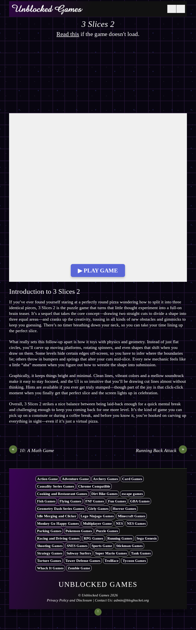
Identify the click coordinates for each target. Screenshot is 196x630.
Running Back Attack (160, 450)
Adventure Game (75, 479)
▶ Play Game (98, 270)
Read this (67, 34)
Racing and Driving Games (58, 538)
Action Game (47, 479)
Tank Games (141, 553)
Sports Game (102, 546)
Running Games (119, 538)
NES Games (136, 523)
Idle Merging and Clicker (56, 516)
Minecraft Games (131, 516)
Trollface (111, 561)
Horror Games (124, 509)
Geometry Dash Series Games (60, 509)
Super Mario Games (111, 553)
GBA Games (140, 501)
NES (119, 523)
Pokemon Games (78, 531)
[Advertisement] (98, 77)
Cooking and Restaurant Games (62, 494)
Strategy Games (49, 553)
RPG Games (93, 538)
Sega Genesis (146, 538)
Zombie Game (79, 568)
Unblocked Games (95, 595)
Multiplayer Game (97, 523)
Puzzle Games (107, 531)
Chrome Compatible (94, 486)
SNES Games (77, 546)
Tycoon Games (134, 561)
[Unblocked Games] (47, 11)
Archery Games (105, 479)
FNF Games (94, 501)
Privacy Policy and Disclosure (69, 600)
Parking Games (49, 531)
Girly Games (98, 509)
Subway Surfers (78, 553)
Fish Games (46, 501)
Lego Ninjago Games (97, 516)
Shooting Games (50, 546)
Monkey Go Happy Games (58, 523)
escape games (132, 494)
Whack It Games (50, 568)
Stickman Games (129, 546)
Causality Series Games (55, 486)
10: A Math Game (33, 450)
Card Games (132, 479)
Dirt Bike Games (104, 494)
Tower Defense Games (82, 561)
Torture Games (49, 561)
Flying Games (70, 501)
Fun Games (117, 501)
